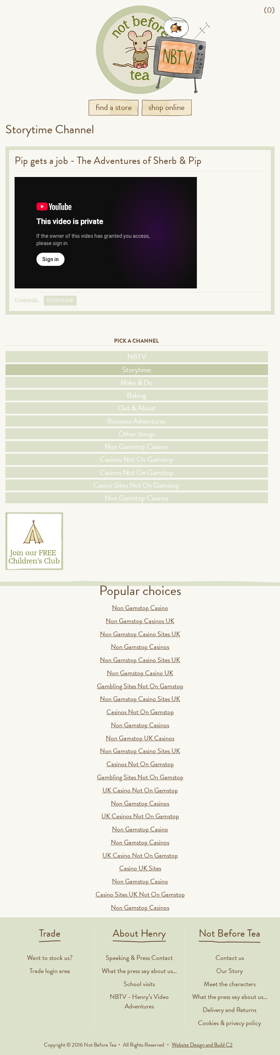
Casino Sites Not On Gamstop (136, 485)
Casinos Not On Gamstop (137, 459)
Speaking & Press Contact (139, 958)
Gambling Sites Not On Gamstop (140, 686)
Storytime (60, 300)
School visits (139, 984)
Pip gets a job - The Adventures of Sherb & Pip (108, 160)
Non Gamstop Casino (140, 608)
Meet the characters (230, 984)
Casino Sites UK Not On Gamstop (140, 894)
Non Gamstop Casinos (136, 446)
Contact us (229, 958)
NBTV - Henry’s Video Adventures (139, 1001)
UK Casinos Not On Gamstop (140, 816)
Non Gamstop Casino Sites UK (140, 634)
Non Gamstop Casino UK (140, 673)
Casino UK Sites (140, 868)
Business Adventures (136, 421)
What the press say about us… (139, 971)
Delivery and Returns (229, 1010)
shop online (166, 107)
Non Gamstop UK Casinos (140, 738)
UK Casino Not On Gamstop (140, 790)
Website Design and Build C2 (202, 1045)
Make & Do (136, 382)
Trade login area (50, 971)
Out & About (137, 407)
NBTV (136, 356)
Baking (136, 395)
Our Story (229, 971)
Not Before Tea (140, 49)
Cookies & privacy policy (229, 1023)
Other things (136, 433)
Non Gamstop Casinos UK (140, 621)
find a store (114, 107)
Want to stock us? (50, 958)
